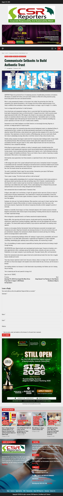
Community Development (53, 420)
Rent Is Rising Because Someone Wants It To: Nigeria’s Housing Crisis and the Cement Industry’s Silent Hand (9, 419)
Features (13, 491)
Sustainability (36, 424)
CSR (34, 417)
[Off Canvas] (3, 48)
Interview (47, 491)
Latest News (15, 56)
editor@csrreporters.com (44, 478)
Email (3, 320)
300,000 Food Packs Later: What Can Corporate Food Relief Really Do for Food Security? (54, 419)
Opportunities (19, 491)
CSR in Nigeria (36, 418)
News (8, 491)
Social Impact (36, 422)
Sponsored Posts (22, 56)
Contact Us (52, 491)
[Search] (55, 48)
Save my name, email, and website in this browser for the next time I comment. (22, 332)
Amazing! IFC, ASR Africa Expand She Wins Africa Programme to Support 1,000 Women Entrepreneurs (17, 280)
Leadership (21, 422)
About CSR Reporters (39, 491)
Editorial (6, 56)
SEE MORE (49, 483)
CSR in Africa (6, 420)
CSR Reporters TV (59, 48)
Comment (4, 294)
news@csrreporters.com (38, 480)
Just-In (11, 56)
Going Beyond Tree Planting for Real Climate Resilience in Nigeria (46, 279)
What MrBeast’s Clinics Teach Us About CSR (38, 428)
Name (3, 314)
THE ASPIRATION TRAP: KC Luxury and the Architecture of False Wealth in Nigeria (24, 419)
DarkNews (41, 494)
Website (4, 326)
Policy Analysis (6, 424)
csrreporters (9, 68)
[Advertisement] (31, 34)
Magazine (11, 422)
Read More (5, 464)
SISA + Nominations (27, 491)
